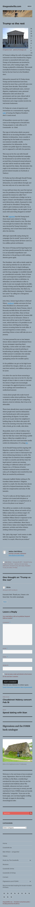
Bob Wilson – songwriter (11, 852)
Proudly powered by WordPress (11, 903)
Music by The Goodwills (11, 860)
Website (5, 665)
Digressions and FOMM (10, 881)
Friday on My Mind (8, 564)
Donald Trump (28, 562)
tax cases (9, 567)
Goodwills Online (8, 868)
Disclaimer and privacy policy (22, 902)
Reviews (5, 864)
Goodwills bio (7, 847)
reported (12, 216)
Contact (5, 877)
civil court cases (23, 564)
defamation (6, 565)
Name (5, 648)
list (27, 443)
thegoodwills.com (12, 6)
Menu (29, 6)
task (4, 113)
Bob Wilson (8, 562)
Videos (5, 856)
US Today (14, 567)
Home (5, 843)
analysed (11, 303)
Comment (6, 622)
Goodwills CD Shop (9, 873)
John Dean (21, 565)
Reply (5, 601)
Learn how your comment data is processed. (17, 687)
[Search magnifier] (30, 813)
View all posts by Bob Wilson (16, 555)
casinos (16, 564)
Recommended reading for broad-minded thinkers (17, 886)
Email (5, 657)
